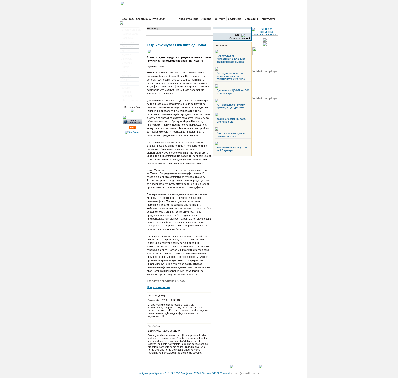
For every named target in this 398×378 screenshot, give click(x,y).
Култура (126, 75)
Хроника (126, 50)
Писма (125, 67)
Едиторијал (128, 54)
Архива (206, 18)
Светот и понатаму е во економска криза (231, 135)
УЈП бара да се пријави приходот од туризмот (231, 106)
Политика (127, 38)
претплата (268, 18)
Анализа (126, 58)
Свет (124, 71)
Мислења (127, 62)
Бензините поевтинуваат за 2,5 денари (232, 149)
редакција (234, 18)
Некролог (126, 91)
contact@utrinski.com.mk (245, 373)
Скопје (125, 83)
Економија (127, 46)
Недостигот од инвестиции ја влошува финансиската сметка (231, 59)
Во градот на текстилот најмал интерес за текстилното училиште (231, 76)
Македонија (128, 42)
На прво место (130, 34)
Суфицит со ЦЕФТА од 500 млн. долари (233, 92)
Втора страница (131, 29)
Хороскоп (127, 96)
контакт (220, 18)
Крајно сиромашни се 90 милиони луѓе (231, 120)
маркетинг (251, 18)
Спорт (125, 79)
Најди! (237, 35)
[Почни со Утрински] (132, 123)
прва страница (188, 18)
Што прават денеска (133, 100)
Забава (125, 87)
